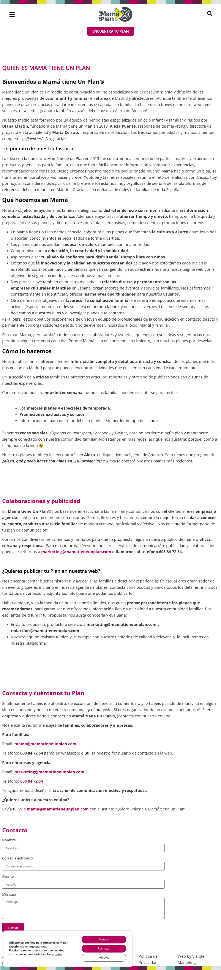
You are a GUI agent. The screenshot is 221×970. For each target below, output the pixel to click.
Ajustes (104, 958)
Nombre (9, 840)
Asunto (8, 877)
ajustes (57, 954)
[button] (12, 14)
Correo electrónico (17, 858)
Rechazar (104, 948)
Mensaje (9, 895)
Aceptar (104, 939)
